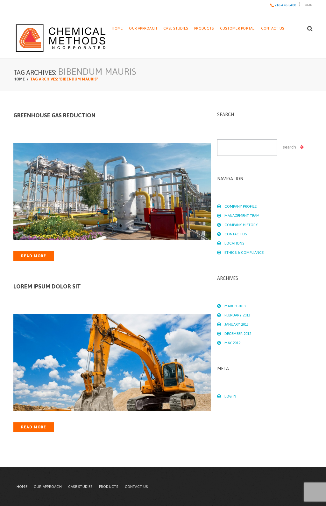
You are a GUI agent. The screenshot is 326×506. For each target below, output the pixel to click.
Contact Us (272, 28)
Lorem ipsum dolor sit (47, 286)
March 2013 (235, 306)
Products (204, 28)
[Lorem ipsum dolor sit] (112, 362)
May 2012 (232, 343)
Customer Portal (237, 28)
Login (308, 5)
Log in (230, 396)
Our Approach (143, 28)
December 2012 (237, 333)
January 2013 (236, 324)
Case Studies (175, 28)
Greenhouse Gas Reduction (54, 115)
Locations (234, 243)
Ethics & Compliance (244, 252)
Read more (33, 256)
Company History (241, 225)
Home (117, 28)
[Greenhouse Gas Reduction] (112, 191)
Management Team (241, 215)
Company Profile (240, 206)
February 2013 (237, 315)
